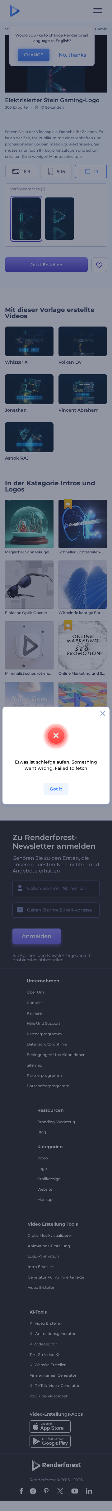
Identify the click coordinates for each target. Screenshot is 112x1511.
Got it (56, 789)
